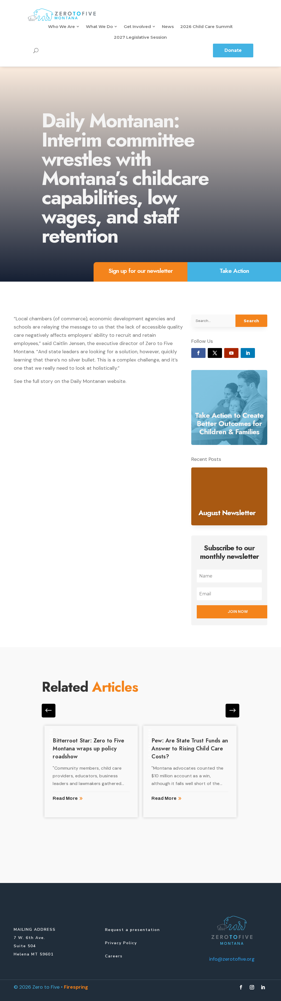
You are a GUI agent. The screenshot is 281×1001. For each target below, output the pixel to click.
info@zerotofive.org (232, 959)
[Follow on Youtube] (231, 353)
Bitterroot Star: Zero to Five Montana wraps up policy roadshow (88, 749)
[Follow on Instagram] (252, 987)
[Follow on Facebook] (198, 353)
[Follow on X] (215, 353)
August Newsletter (226, 512)
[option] (91, 771)
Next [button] (48, 710)
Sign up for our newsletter (140, 270)
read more (65, 798)
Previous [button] (232, 710)
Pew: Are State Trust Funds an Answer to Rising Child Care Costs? (189, 749)
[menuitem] (64, 26)
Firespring (76, 987)
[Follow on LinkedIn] (248, 353)
